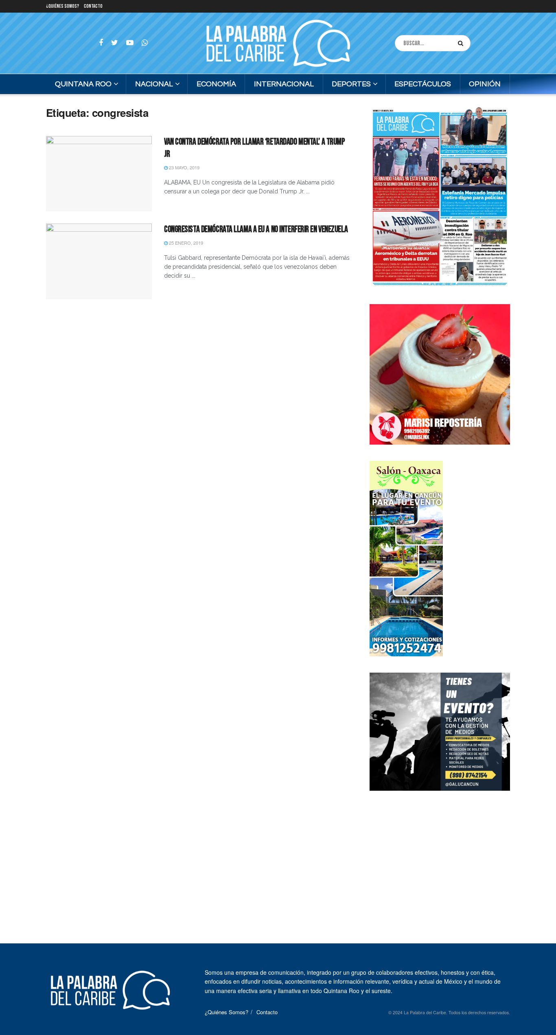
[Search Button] (462, 43)
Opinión (485, 84)
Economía (216, 84)
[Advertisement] (440, 858)
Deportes (351, 84)
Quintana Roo (83, 84)
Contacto (93, 6)
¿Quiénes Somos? (62, 6)
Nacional (154, 84)
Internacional (284, 84)
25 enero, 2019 (185, 242)
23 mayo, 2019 (183, 167)
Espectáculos (422, 84)
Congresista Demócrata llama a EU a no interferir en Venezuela (256, 229)
